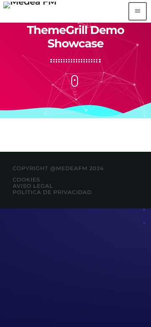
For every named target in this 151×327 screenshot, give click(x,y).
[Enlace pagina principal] (30, 11)
